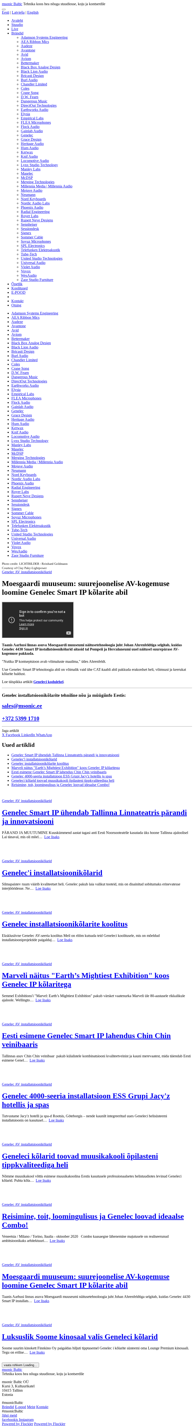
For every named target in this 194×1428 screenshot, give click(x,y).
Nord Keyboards (33, 199)
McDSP (27, 178)
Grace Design (31, 139)
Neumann (28, 195)
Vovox (26, 271)
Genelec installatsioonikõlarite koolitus (40, 763)
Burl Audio (29, 80)
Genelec (27, 135)
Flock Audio (30, 127)
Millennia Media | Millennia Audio (46, 186)
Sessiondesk (30, 229)
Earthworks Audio (34, 110)
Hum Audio (30, 148)
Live (14, 29)
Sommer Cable (32, 237)
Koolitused (19, 288)
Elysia (25, 114)
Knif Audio (29, 156)
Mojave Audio (31, 190)
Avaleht (17, 20)
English (33, 12)
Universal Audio (33, 263)
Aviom (26, 59)
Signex (26, 233)
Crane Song (30, 93)
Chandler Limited (34, 84)
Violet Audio (30, 267)
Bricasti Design (32, 76)
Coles (25, 88)
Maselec (27, 173)
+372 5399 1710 (20, 718)
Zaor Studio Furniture (37, 280)
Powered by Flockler (17, 1424)
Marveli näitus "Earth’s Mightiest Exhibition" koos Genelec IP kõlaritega (65, 768)
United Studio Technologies (41, 258)
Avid (24, 54)
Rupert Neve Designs (37, 220)
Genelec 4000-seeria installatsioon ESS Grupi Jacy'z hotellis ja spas (61, 776)
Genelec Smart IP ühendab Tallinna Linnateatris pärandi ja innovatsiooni (65, 755)
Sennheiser (29, 224)
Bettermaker (30, 63)
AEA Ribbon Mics (35, 42)
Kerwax (27, 152)
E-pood (20, 1407)
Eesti (5, 12)
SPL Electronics (33, 246)
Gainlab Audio (32, 131)
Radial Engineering (35, 212)
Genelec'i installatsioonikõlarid (34, 759)
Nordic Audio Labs (35, 203)
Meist (31, 1407)
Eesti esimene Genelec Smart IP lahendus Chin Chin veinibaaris (58, 772)
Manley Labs (30, 169)
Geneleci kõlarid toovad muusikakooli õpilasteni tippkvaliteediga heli (62, 780)
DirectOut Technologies (39, 105)
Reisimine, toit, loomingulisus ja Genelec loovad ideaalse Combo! (60, 785)
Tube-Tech (29, 254)
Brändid (17, 33)
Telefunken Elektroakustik (40, 250)
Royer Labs (29, 216)
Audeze (26, 46)
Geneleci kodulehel (48, 682)
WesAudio (29, 275)
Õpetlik (16, 284)
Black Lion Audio (34, 71)
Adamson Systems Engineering (44, 37)
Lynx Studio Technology (39, 165)
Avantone (28, 50)
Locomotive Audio (35, 161)
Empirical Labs (32, 118)
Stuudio (17, 25)
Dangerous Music (34, 101)
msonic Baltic (12, 4)
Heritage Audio (32, 144)
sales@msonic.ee (22, 706)
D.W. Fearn (29, 97)
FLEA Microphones (36, 122)
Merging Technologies (37, 182)
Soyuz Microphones (36, 241)
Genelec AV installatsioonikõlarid (27, 572)
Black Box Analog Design (40, 67)
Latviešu (18, 12)
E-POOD (18, 292)
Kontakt (17, 301)
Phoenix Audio (32, 207)
